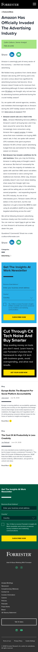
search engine (20, 132)
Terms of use (7, 641)
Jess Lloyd (5, 398)
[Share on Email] (18, 54)
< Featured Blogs (7, 12)
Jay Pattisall (5, 442)
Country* (6, 294)
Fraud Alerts (5, 607)
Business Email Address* (10, 284)
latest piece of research (13, 112)
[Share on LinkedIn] (11, 54)
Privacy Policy (18, 641)
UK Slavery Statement (8, 612)
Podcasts (4, 604)
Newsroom (5, 586)
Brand (3, 610)
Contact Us (5, 592)
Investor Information (8, 595)
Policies (4, 601)
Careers (4, 598)
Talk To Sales (19, 622)
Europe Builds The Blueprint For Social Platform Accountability (17, 392)
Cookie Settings (30, 641)
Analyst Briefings (7, 583)
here (21, 222)
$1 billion (8, 91)
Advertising (5, 256)
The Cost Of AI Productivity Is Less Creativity (18, 437)
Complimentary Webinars (10, 589)
